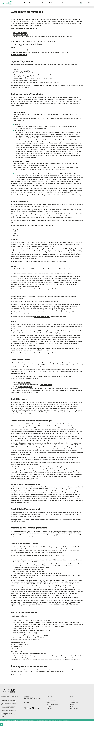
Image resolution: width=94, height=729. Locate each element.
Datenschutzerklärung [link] (24, 383)
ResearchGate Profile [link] (33, 708)
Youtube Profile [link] (30, 708)
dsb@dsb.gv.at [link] (75, 660)
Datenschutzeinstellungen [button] (35, 211)
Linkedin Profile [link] (25, 708)
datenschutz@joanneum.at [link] (19, 54)
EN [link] (83, 3)
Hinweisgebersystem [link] (74, 702)
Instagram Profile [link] (35, 708)
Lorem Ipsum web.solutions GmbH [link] (62, 720)
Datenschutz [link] (72, 700)
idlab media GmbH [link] (51, 720)
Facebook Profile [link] (28, 708)
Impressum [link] (72, 704)
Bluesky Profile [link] (38, 708)
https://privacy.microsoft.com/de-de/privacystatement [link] (61, 597)
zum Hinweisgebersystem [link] (20, 34)
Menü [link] (88, 3)
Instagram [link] (49, 384)
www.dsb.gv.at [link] (61, 660)
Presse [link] (48, 702)
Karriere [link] (64, 3)
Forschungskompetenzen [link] (30, 3)
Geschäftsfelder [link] (42, 3)
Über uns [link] (19, 3)
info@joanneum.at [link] (20, 653)
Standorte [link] (49, 706)
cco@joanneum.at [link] (16, 500)
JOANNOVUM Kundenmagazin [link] (52, 704)
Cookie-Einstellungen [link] (74, 708)
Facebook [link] (43, 384)
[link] (1, 724)
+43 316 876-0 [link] (26, 702)
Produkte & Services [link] (54, 3)
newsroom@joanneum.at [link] (24, 464)
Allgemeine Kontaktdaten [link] (51, 700)
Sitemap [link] (71, 706)
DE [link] (81, 3)
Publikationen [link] (49, 708)
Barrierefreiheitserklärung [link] (74, 699)
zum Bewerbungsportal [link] (20, 32)
